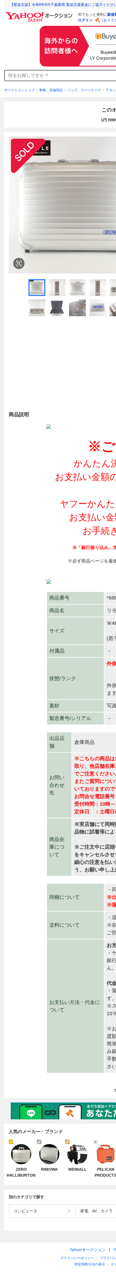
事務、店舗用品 (51, 90)
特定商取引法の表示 (90, 1264)
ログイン (85, 20)
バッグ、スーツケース (84, 90)
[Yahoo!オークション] (39, 14)
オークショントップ (19, 90)
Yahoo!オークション (88, 1249)
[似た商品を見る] (18, 263)
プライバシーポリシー (77, 1258)
